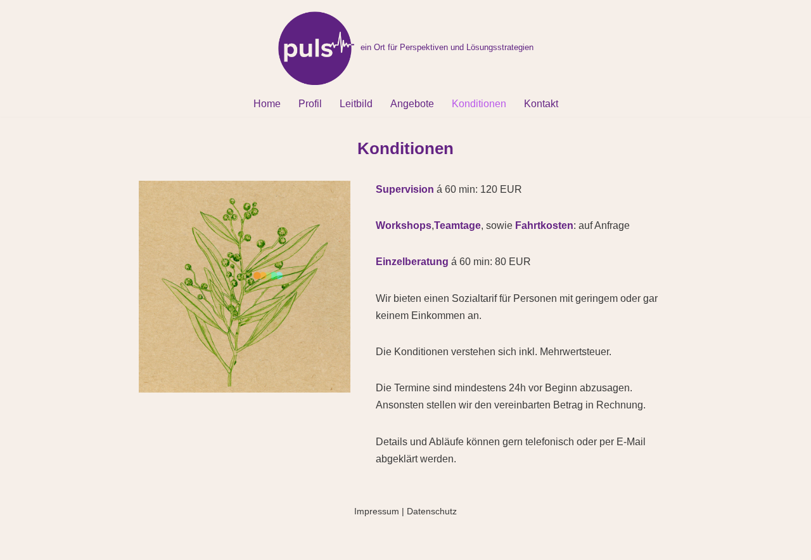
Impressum (376, 511)
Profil (310, 103)
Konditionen (479, 103)
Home (267, 103)
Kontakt (541, 103)
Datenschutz (432, 511)
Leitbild (356, 103)
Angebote (412, 103)
